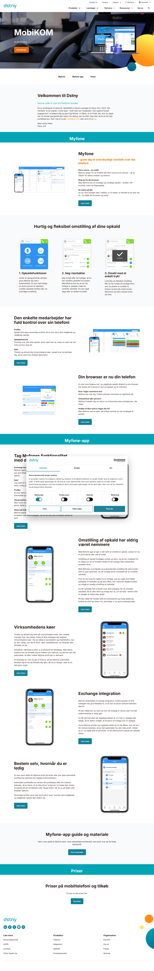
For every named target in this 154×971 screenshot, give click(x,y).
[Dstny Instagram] (23, 927)
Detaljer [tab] (77, 468)
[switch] (64, 499)
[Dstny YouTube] (18, 927)
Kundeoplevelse (60, 953)
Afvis (45, 509)
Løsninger (91, 8)
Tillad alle (109, 509)
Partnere (108, 8)
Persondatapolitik (10, 940)
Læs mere (85, 203)
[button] (149, 8)
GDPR (5, 944)
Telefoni (56, 940)
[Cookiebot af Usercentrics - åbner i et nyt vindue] (115, 460)
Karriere (105, 2)
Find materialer (77, 852)
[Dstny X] (14, 927)
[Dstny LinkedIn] (5, 927)
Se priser (77, 901)
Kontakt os (93, 2)
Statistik (56, 949)
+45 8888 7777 (72, 119)
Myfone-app (77, 77)
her (95, 119)
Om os (140, 8)
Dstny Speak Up (10, 953)
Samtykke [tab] (43, 468)
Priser (93, 77)
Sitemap (106, 953)
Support (116, 2)
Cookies (6, 949)
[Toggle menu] (120, 2)
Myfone (61, 77)
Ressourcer (125, 8)
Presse (106, 949)
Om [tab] (110, 468)
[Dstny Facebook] (9, 927)
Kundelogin (21, 50)
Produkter (73, 8)
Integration (57, 944)
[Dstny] (10, 6)
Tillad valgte (77, 509)
